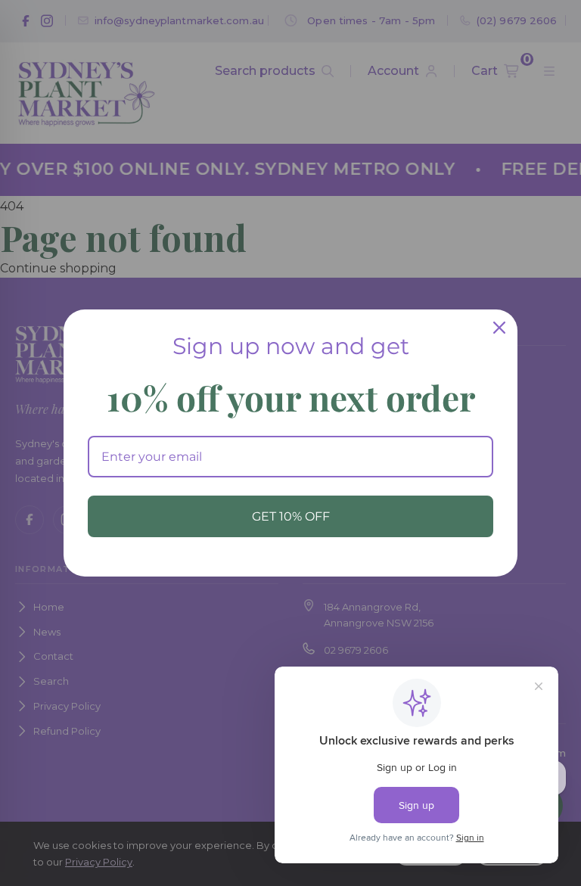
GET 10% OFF (291, 516)
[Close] (499, 327)
